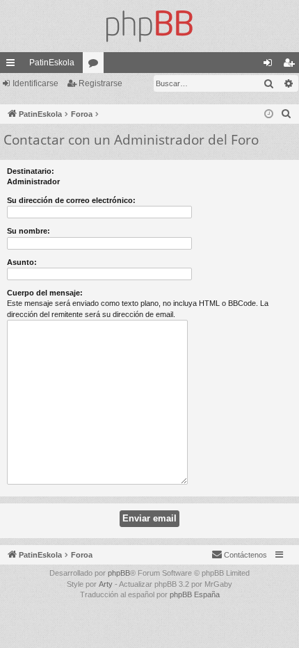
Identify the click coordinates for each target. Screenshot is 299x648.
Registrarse (100, 83)
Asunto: (22, 262)
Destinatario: (30, 171)
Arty (106, 584)
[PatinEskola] (149, 26)
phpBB (119, 573)
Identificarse (35, 83)
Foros (96, 65)
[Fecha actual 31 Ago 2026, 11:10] (268, 114)
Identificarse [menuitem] (270, 65)
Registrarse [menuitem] (291, 65)
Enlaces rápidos (13, 65)
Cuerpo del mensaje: (45, 293)
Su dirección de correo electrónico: (71, 200)
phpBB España (195, 594)
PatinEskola (51, 62)
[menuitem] (286, 114)
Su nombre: (28, 231)
